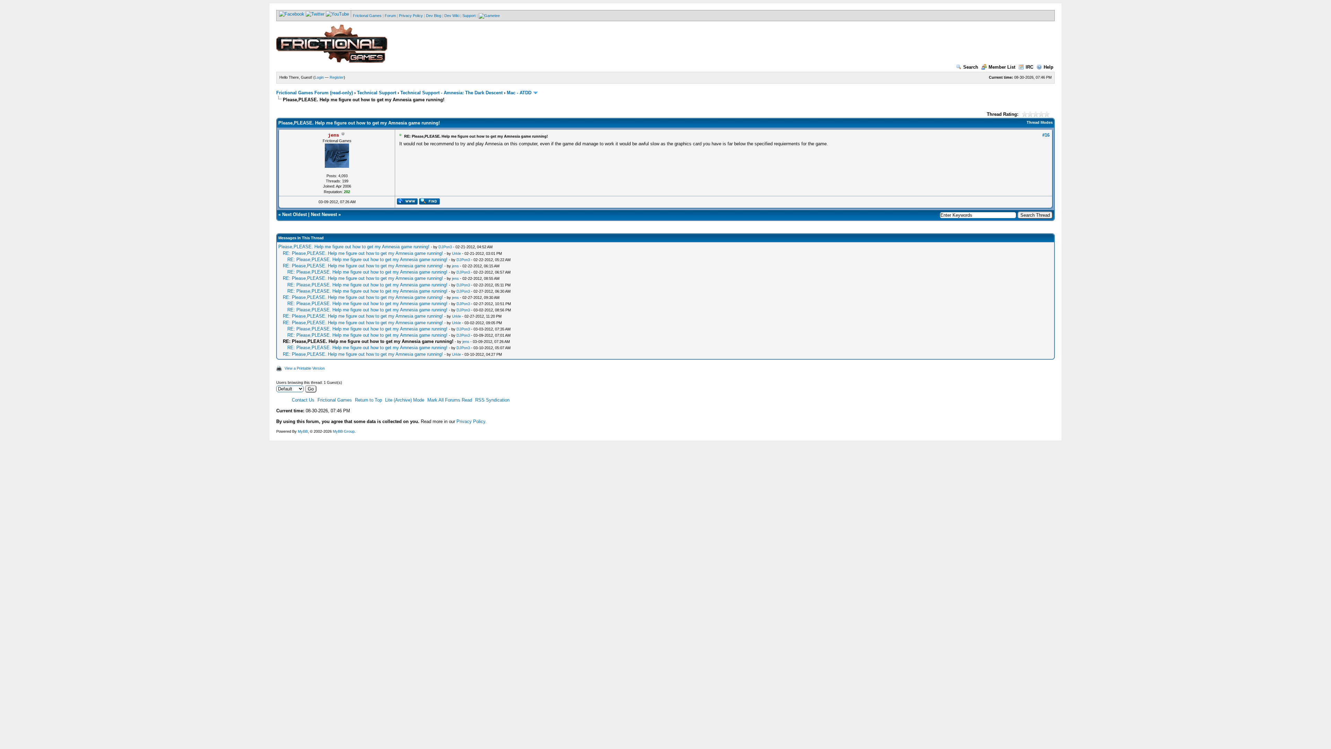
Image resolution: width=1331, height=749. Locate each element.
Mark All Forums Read (449, 400)
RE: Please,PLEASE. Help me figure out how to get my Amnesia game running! (363, 253)
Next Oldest (294, 214)
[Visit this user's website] (407, 203)
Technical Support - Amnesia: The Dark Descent (451, 92)
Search (970, 67)
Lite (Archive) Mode (404, 400)
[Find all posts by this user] (429, 203)
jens (455, 266)
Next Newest (324, 214)
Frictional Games (367, 16)
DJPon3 (445, 247)
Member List (1002, 67)
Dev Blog (433, 16)
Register (337, 77)
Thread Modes (1040, 122)
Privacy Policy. (471, 421)
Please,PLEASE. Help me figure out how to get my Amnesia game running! (354, 246)
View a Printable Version (305, 368)
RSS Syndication (492, 400)
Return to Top (368, 400)
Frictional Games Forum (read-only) (314, 92)
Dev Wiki (451, 16)
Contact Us (303, 400)
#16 (1046, 135)
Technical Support (376, 92)
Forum (390, 16)
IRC (1029, 67)
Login (319, 77)
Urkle (456, 253)
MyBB (303, 431)
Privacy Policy (411, 16)
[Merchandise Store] (489, 16)
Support (469, 16)
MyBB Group (344, 431)
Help (1048, 67)
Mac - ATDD (519, 92)
